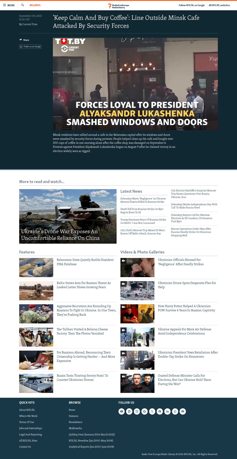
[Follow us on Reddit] (129, 411)
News (72, 410)
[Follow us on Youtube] (121, 411)
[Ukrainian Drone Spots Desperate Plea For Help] (137, 290)
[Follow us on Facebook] (160, 411)
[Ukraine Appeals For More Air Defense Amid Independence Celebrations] (137, 337)
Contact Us (25, 446)
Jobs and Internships (30, 428)
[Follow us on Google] (144, 411)
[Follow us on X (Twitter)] (152, 411)
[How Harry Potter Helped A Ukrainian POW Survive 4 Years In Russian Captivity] (137, 313)
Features (73, 416)
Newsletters (75, 422)
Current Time (29, 24)
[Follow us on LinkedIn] (167, 411)
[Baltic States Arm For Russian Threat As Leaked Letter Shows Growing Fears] (36, 290)
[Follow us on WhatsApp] (175, 411)
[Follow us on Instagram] (137, 411)
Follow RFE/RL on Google (192, 5)
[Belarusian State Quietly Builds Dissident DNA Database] (36, 267)
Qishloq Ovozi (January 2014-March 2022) (92, 434)
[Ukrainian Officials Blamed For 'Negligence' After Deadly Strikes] (137, 267)
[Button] (24, 41)
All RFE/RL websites (219, 5)
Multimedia (75, 428)
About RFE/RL (27, 410)
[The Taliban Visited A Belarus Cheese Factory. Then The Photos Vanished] (36, 337)
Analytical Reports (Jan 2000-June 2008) (91, 446)
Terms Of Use (26, 422)
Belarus (35, 5)
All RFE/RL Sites (28, 440)
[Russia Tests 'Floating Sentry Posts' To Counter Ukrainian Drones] (36, 383)
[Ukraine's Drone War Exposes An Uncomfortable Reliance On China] (68, 216)
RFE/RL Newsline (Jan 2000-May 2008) (91, 440)
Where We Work (28, 416)
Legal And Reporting (30, 434)
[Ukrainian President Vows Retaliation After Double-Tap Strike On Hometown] (137, 360)
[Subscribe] (183, 411)
